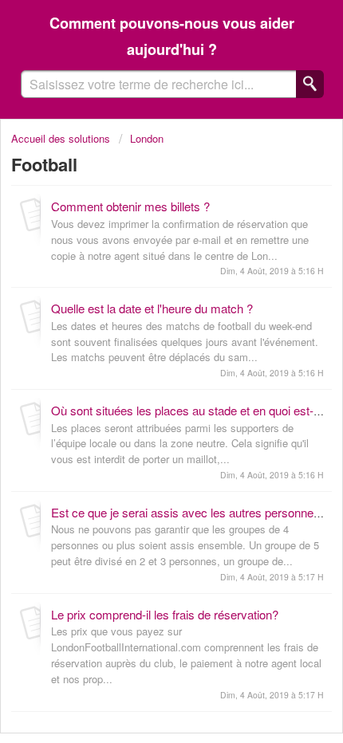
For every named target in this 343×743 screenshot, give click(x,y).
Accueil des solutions (62, 138)
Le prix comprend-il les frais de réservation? (164, 614)
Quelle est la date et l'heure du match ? (152, 308)
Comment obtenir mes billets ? (130, 206)
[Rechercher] (310, 84)
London (147, 138)
